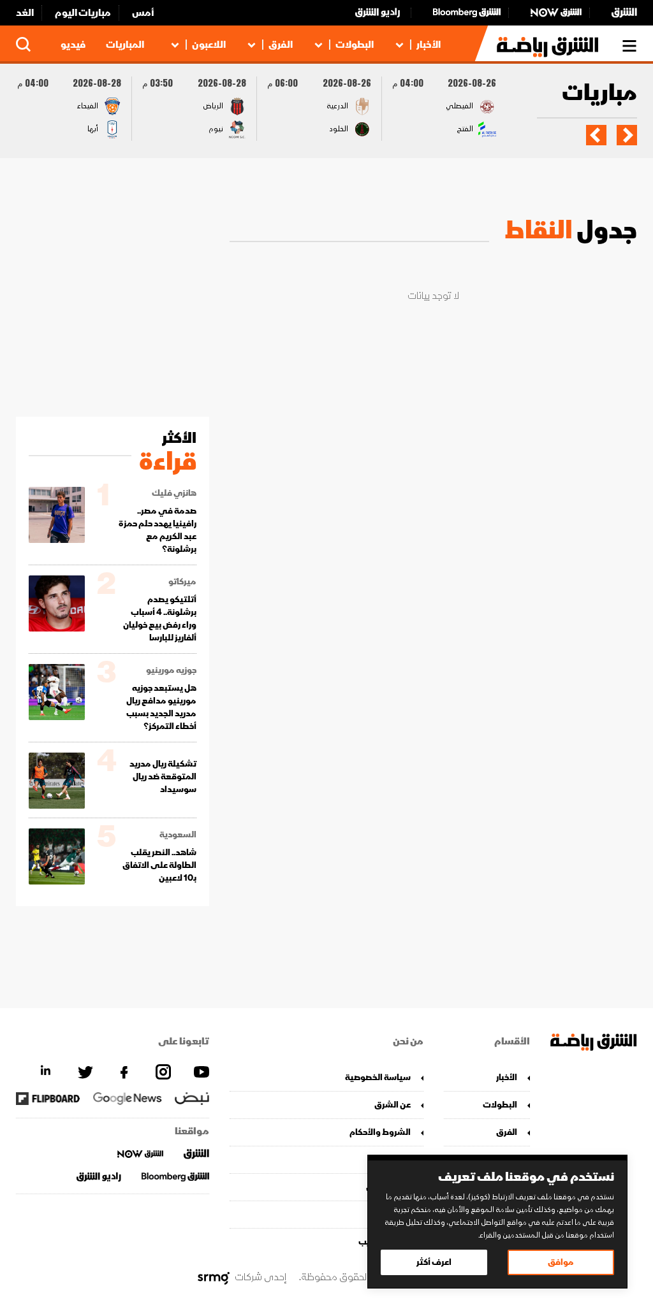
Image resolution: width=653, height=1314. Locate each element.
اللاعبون (209, 44)
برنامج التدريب (384, 1241)
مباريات (599, 94)
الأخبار (428, 44)
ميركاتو (182, 581)
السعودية (177, 834)
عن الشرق (392, 1104)
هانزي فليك (174, 493)
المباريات (125, 44)
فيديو (73, 44)
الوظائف (394, 1214)
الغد (25, 12)
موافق (561, 1262)
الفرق (280, 44)
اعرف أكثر (433, 1262)
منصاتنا (396, 1159)
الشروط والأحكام (379, 1132)
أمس (143, 12)
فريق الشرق (388, 1187)
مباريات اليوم (83, 12)
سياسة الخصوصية (377, 1077)
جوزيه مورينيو (171, 670)
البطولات (354, 44)
